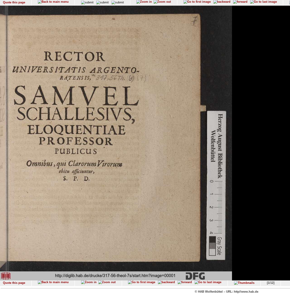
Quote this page (14, 2)
